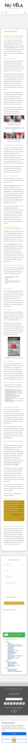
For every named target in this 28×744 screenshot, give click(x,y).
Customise (14, 737)
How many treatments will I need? (13, 502)
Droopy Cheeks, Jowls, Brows (15, 645)
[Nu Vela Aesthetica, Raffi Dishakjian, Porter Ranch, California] (14, 5)
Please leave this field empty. (9, 609)
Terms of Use (14, 597)
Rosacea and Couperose (13, 650)
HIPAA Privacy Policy (14, 711)
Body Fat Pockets (12, 661)
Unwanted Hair (11, 656)
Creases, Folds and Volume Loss (15, 644)
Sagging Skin (11, 651)
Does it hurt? (8, 514)
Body (7, 660)
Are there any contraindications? (13, 519)
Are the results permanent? (11, 506)
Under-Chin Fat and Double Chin (15, 655)
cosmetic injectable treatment (10, 47)
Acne (9, 642)
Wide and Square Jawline (13, 658)
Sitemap (14, 709)
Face (7, 641)
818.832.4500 (14, 690)
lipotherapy (12, 244)
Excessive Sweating (12, 663)
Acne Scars (10, 643)
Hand (7, 668)
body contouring (18, 191)
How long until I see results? (12, 510)
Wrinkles (10, 659)
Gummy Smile (11, 648)
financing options (8, 437)
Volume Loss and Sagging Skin (15, 671)
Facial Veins (10, 647)
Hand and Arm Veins (12, 670)
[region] (14, 732)
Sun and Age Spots (12, 652)
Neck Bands (10, 649)
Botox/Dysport (8, 462)
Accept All (14, 733)
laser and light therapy (13, 464)
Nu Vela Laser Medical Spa (11, 185)
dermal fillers (15, 462)
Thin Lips (10, 654)
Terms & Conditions (14, 710)
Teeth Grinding (11, 653)
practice (16, 493)
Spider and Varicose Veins (14, 665)
